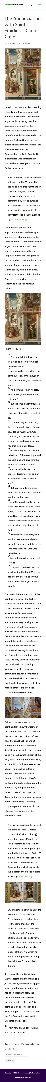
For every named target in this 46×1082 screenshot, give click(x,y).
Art (23, 43)
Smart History (20, 220)
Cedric (9, 43)
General (27, 43)
